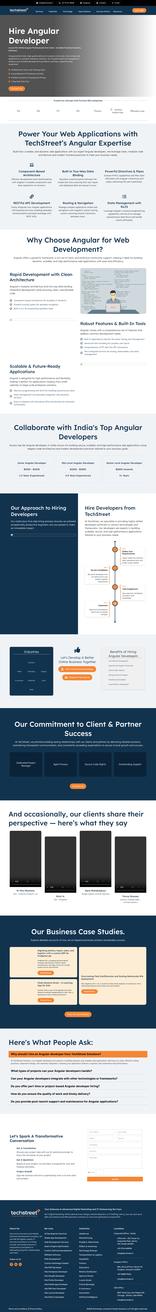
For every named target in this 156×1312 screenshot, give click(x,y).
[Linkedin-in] (15, 1264)
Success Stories (103, 11)
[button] (78, 1054)
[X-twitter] (20, 1264)
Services (39, 11)
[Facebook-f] (11, 1264)
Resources (117, 11)
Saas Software (84, 11)
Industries (53, 11)
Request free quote (79, 677)
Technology (68, 11)
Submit (115, 1179)
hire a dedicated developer (79, 669)
